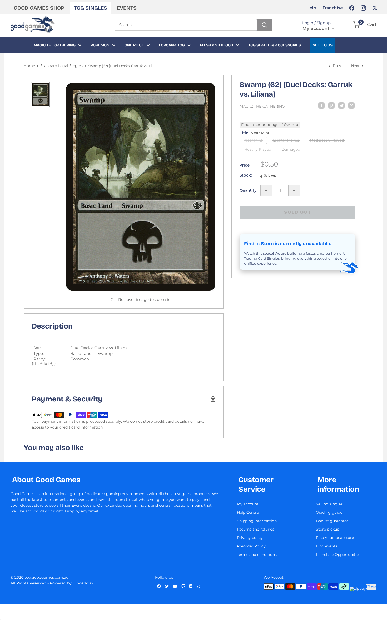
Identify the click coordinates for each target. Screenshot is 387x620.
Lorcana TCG (172, 45)
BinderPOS (83, 583)
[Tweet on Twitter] (341, 105)
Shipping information (257, 520)
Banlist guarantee (332, 520)
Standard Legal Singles (61, 65)
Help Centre (248, 512)
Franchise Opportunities (338, 554)
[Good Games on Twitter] (375, 8)
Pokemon (100, 45)
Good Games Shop (39, 8)
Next (355, 65)
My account (316, 28)
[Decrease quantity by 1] (266, 190)
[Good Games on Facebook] (351, 8)
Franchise (332, 8)
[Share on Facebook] (321, 105)
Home (29, 65)
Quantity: (248, 190)
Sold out (297, 212)
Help (311, 8)
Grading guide (329, 512)
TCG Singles (90, 8)
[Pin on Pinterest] (331, 105)
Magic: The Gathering (262, 106)
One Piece (134, 45)
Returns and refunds (255, 529)
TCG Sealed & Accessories (274, 45)
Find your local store (335, 537)
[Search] (264, 25)
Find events (326, 546)
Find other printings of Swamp (269, 124)
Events (127, 8)
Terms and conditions (257, 554)
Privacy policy (250, 537)
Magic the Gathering (54, 45)
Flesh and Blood (216, 45)
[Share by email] (351, 105)
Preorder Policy (251, 546)
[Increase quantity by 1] (294, 190)
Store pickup (327, 529)
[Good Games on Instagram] (363, 8)
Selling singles (329, 504)
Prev (337, 65)
